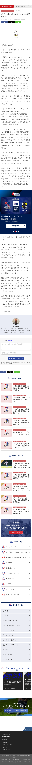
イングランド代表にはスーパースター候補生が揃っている (21, 446)
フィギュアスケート (12, 645)
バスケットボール (11, 640)
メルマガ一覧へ (16, 532)
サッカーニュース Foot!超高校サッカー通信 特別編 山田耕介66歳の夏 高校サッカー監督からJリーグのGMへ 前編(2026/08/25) (12, 682)
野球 (6, 611)
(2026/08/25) (7, 684)
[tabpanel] (16, 213)
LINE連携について (6, 736)
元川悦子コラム (10, 568)
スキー (7, 650)
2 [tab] (15, 231)
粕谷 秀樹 (23, 19)
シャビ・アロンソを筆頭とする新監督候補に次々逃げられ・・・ (21, 411)
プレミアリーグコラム (12, 573)
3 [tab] (16, 231)
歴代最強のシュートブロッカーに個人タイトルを (21, 433)
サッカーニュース (11, 547)
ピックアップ (9, 659)
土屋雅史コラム (10, 578)
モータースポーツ (11, 630)
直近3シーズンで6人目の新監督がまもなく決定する (21, 399)
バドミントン (9, 654)
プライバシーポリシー (8, 744)
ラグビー (8, 616)
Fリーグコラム (10, 589)
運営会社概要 (6, 749)
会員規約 (5, 742)
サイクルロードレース (21, 6)
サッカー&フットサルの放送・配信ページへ (16, 710)
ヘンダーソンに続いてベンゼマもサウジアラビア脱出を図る (21, 511)
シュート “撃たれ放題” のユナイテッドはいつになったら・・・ (21, 488)
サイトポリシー (7, 747)
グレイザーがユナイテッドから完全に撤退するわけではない (21, 500)
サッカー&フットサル (7, 6)
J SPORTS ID (5, 734)
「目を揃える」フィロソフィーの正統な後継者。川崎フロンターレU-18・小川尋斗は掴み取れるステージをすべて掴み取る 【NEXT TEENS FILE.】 (21, 465)
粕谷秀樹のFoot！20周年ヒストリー (16, 557)
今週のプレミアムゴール (13, 594)
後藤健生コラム (10, 562)
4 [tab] (18, 231)
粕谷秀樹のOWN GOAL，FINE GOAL (16, 552)
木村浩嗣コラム (10, 584)
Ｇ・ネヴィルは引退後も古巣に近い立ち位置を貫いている (21, 422)
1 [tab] (13, 231)
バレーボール (9, 635)
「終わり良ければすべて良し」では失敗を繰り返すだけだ (21, 477)
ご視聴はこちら (16, 226)
